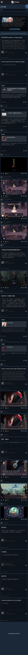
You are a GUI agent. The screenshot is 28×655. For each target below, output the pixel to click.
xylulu (5, 539)
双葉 (4, 364)
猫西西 (4, 129)
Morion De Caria (6, 154)
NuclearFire (6, 588)
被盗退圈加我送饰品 (8, 563)
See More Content (14, 633)
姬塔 (4, 244)
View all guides (5, 106)
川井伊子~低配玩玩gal (7, 176)
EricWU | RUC (5, 522)
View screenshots (6, 200)
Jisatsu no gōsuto (8, 382)
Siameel (5, 51)
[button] (14, 23)
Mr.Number (5, 105)
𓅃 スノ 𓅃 (6, 612)
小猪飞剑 (6, 309)
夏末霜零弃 (6, 261)
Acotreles (6, 73)
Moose (4, 339)
